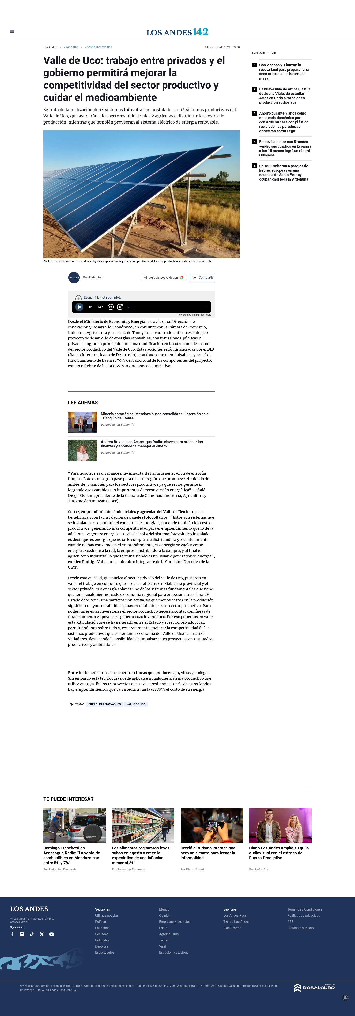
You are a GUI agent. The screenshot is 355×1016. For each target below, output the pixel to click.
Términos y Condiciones (304, 909)
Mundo (164, 909)
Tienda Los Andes (236, 922)
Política (100, 922)
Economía (71, 47)
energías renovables (104, 704)
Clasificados (232, 928)
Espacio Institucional (174, 953)
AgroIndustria (169, 934)
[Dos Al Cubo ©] (314, 991)
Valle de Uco (136, 704)
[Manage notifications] (345, 997)
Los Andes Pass (235, 916)
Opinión (165, 916)
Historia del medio (300, 928)
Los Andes (50, 47)
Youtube (51, 934)
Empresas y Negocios (174, 922)
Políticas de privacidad (303, 916)
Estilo (163, 928)
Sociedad (102, 934)
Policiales (102, 940)
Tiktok (31, 934)
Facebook (12, 934)
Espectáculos (104, 953)
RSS (290, 922)
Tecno (163, 940)
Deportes (101, 946)
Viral (162, 946)
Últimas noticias (107, 916)
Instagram (22, 934)
